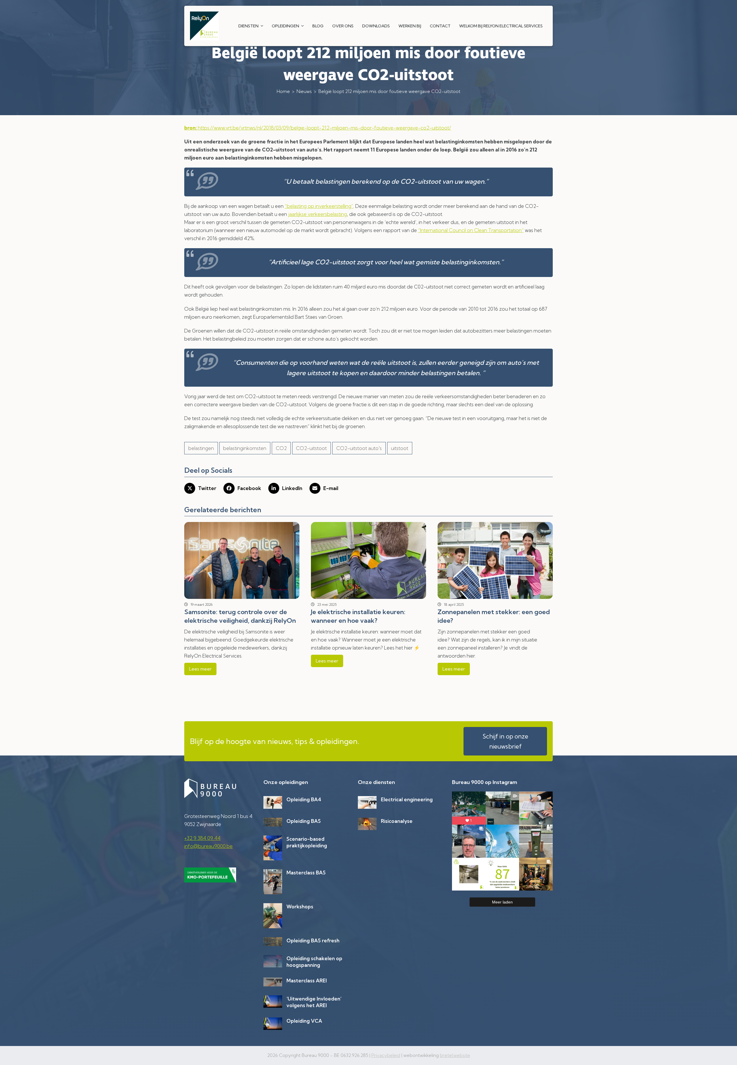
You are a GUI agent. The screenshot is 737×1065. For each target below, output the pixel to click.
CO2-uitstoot (311, 448)
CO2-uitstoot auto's (359, 448)
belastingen (201, 448)
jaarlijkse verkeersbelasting (317, 214)
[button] (200, 488)
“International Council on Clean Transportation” (471, 230)
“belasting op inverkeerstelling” (319, 206)
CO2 (281, 448)
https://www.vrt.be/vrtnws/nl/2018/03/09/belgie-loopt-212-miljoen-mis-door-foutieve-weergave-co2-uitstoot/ (317, 128)
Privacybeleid (385, 1055)
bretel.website (455, 1055)
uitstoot (399, 448)
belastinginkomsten (244, 448)
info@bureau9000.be (208, 846)
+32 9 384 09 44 (202, 838)
